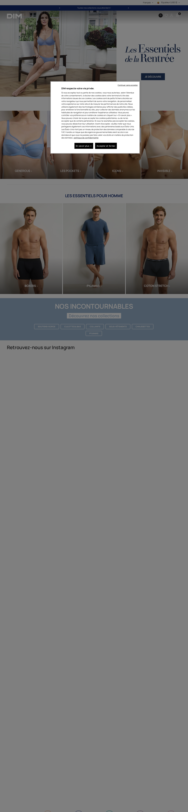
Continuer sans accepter (128, 85)
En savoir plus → (84, 145)
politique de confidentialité (86, 137)
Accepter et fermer (106, 145)
